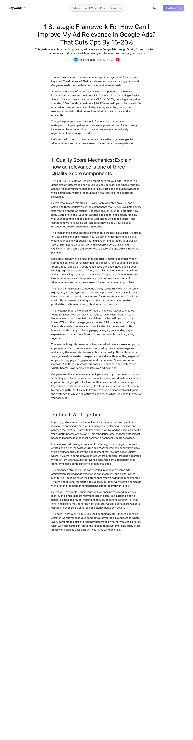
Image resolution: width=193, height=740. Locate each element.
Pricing (103, 8)
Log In (156, 8)
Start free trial (173, 8)
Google (117, 206)
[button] (116, 8)
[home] (17, 8)
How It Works (90, 8)
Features (76, 8)
